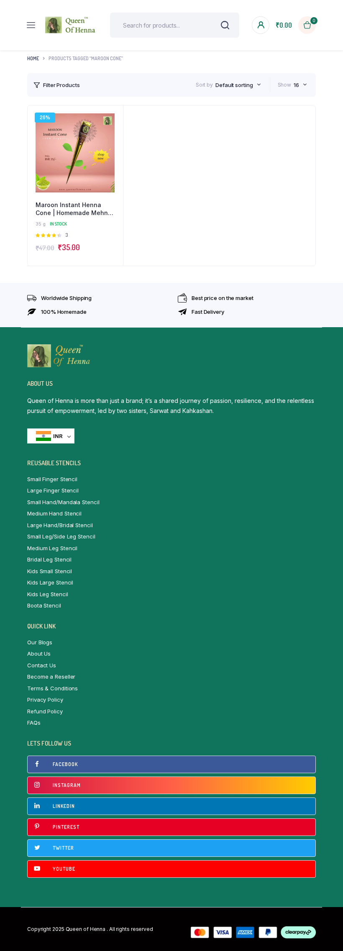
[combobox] (238, 85)
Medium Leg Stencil (52, 548)
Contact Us (41, 665)
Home (33, 58)
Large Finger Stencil (53, 490)
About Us (39, 653)
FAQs (34, 722)
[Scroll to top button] (329, 917)
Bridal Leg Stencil (49, 559)
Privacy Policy (45, 699)
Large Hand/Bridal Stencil (60, 525)
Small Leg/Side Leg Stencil (61, 536)
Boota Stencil (44, 605)
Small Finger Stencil (52, 479)
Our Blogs (39, 642)
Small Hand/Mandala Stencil (63, 502)
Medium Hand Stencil (54, 513)
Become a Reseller (51, 676)
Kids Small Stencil (49, 571)
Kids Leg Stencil (47, 594)
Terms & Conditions (52, 688)
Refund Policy (45, 711)
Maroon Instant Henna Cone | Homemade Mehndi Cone (74, 209)
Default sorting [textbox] (234, 85)
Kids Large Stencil (50, 582)
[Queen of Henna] (70, 25)
